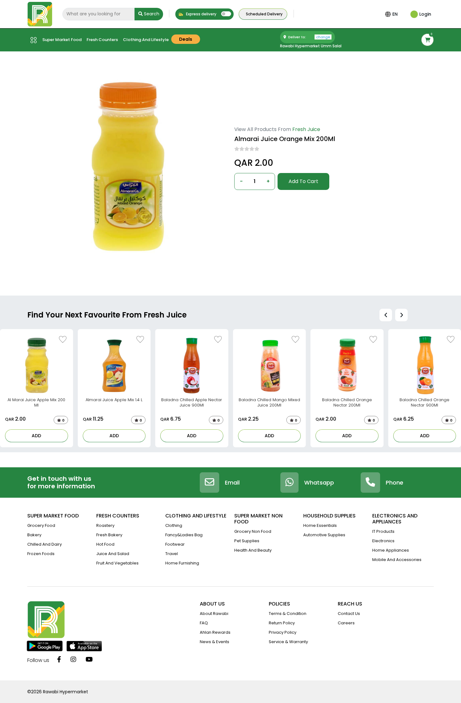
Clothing (173, 525)
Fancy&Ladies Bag (184, 535)
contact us (349, 613)
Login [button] (424, 14)
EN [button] (395, 14)
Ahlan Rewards (215, 632)
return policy (282, 623)
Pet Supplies (246, 541)
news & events (214, 642)
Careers (346, 623)
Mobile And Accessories (396, 560)
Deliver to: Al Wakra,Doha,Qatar (267, 199)
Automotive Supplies (324, 535)
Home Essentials (320, 525)
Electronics (383, 541)
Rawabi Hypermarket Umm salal (311, 46)
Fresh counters (102, 40)
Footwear (175, 544)
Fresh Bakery (109, 535)
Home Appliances (390, 550)
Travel (171, 554)
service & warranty (288, 642)
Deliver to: (308, 36)
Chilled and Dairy (44, 544)
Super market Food (62, 40)
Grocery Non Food (252, 531)
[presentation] (385, 315)
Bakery (34, 535)
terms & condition (287, 613)
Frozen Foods (41, 554)
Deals (185, 39)
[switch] (226, 13)
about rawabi (214, 613)
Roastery (105, 525)
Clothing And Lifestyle (146, 40)
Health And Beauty (253, 550)
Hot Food (105, 544)
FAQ (204, 623)
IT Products (383, 531)
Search (151, 14)
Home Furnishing (182, 563)
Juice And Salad (112, 554)
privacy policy (282, 632)
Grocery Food (41, 525)
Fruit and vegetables (117, 563)
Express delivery (200, 14)
